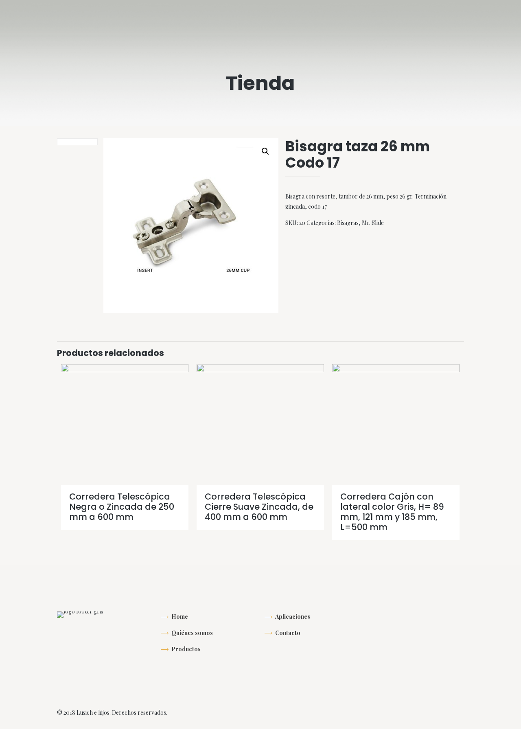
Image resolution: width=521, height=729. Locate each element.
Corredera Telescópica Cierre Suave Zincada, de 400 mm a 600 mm (259, 507)
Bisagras (348, 223)
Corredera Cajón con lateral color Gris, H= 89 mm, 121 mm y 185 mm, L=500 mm (392, 512)
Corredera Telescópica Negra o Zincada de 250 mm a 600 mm (121, 507)
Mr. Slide (373, 223)
